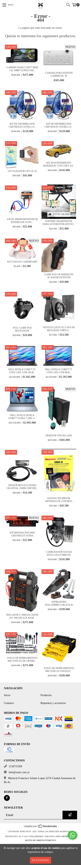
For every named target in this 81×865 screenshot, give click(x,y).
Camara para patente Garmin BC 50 (59, 74)
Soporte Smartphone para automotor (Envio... (59, 223)
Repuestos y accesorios (53, 703)
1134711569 (15, 766)
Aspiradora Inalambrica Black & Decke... (59, 603)
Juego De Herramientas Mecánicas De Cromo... (22, 659)
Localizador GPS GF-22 (22, 171)
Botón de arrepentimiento (40, 840)
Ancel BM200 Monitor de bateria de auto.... (22, 221)
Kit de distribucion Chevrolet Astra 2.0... (22, 125)
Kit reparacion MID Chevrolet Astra (22, 534)
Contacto (9, 703)
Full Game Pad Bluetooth (22, 329)
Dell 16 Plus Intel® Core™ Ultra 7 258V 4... (22, 417)
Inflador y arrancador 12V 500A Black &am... (22, 616)
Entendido (40, 860)
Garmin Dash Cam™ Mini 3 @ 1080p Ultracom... (22, 69)
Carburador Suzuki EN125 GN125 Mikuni (59, 553)
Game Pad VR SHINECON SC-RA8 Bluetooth (58, 276)
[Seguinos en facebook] (7, 798)
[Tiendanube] (40, 827)
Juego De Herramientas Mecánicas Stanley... (59, 669)
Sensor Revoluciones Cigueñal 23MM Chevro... (22, 487)
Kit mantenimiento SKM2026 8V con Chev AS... (59, 164)
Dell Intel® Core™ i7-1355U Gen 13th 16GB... (22, 371)
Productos (46, 695)
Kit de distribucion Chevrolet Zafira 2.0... (59, 125)
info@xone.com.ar (19, 772)
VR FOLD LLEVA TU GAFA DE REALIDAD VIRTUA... (59, 329)
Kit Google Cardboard (22, 261)
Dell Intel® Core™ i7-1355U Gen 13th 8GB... (59, 371)
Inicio (7, 695)
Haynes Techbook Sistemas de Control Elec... (58, 500)
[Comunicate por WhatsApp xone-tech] (72, 835)
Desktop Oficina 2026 (59, 435)
